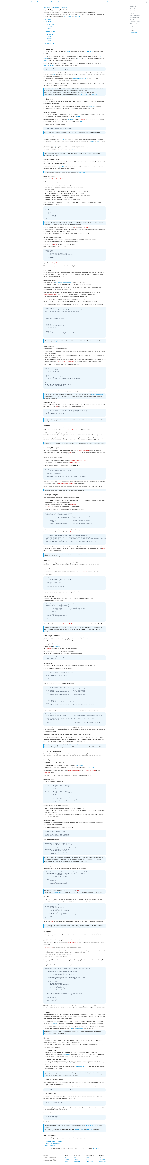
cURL (53, 74)
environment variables (97, 394)
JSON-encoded (89, 51)
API (48, 2)
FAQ (38, 2)
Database (132, 28)
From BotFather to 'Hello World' (59, 7)
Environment (50, 24)
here (80, 121)
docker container (90, 1125)
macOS (88, 1159)
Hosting (132, 30)
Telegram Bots (46, 7)
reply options (79, 765)
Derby (82, 1028)
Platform (101, 1155)
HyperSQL (77, 1028)
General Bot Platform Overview (53, 1141)
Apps (43, 2)
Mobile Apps (77, 1155)
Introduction (133, 6)
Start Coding (133, 11)
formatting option (57, 892)
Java (52, 88)
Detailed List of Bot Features (52, 1143)
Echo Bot (132, 19)
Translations (102, 1159)
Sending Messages (134, 17)
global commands (73, 745)
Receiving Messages (135, 15)
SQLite (71, 1028)
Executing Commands (135, 21)
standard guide (66, 1054)
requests (79, 58)
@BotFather (77, 116)
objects (45, 60)
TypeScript (77, 16)
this (78, 266)
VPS (70, 1063)
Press (66, 1161)
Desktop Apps (90, 1155)
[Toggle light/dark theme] (147, 2)
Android (76, 1159)
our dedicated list (82, 172)
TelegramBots (60, 167)
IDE (63, 139)
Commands (50, 34)
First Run (132, 13)
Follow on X (112, 2)
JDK (56, 146)
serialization (54, 1023)
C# (64, 16)
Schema (60, 2)
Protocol (53, 2)
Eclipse (92, 141)
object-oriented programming (63, 282)
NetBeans (99, 141)
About (66, 1155)
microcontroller (80, 1066)
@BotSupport (96, 1148)
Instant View (102, 1161)
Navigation (132, 26)
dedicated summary (90, 638)
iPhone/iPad (77, 1158)
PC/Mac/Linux (90, 1158)
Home (33, 2)
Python (68, 16)
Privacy (67, 1159)
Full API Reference (50, 1145)
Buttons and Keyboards (135, 23)
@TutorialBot (92, 106)
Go (71, 16)
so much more (90, 767)
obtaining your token (49, 65)
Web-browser (89, 1161)
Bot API (68, 51)
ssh (59, 1082)
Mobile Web (77, 1161)
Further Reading (134, 32)
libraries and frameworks (79, 78)
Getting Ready (133, 8)
